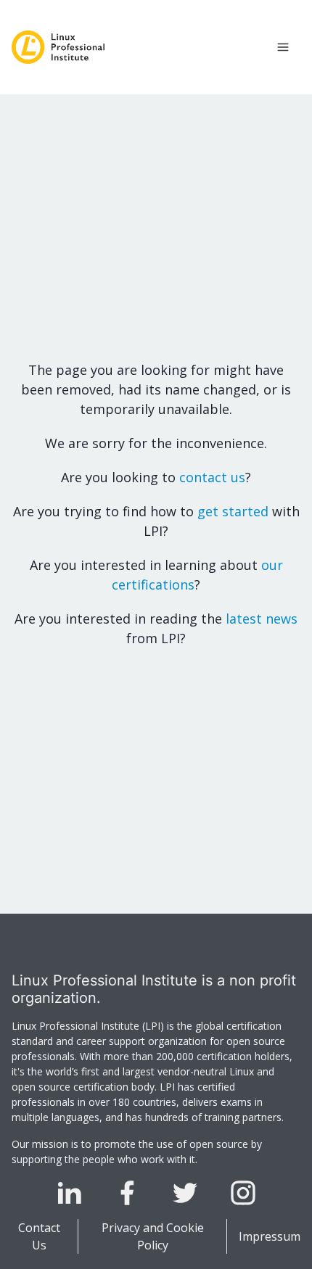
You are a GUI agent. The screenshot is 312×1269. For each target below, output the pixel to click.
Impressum (269, 1236)
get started (232, 511)
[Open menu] (283, 47)
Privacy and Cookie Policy (153, 1236)
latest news (261, 618)
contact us (212, 477)
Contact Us (39, 1236)
